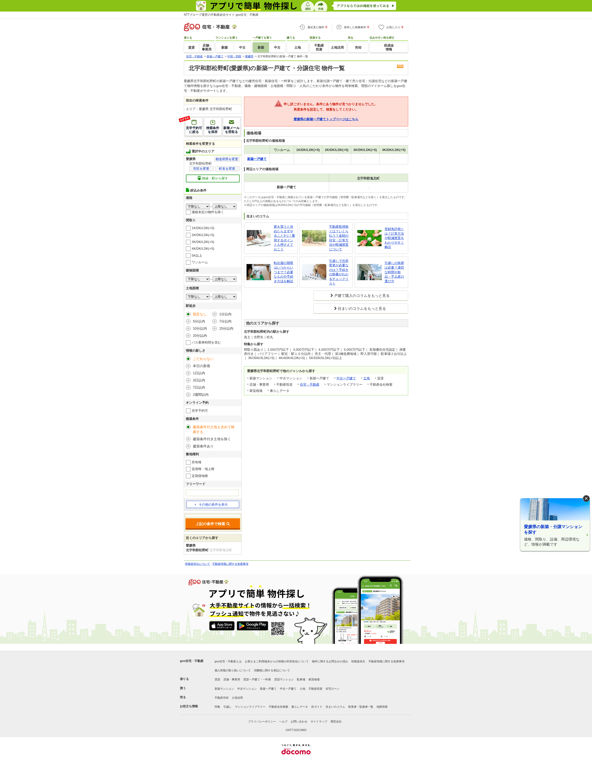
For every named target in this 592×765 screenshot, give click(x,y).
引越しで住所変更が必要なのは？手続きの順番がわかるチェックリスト (338, 272)
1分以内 (225, 314)
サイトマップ (319, 721)
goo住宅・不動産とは (228, 661)
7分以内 (225, 321)
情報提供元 (358, 661)
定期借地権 (200, 476)
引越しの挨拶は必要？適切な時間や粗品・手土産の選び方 (394, 272)
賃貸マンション (284, 679)
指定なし (200, 314)
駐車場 (301, 679)
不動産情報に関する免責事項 (230, 563)
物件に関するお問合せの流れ (330, 661)
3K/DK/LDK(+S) (203, 242)
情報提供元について (197, 563)
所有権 (196, 462)
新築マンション (224, 688)
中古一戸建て (346, 378)
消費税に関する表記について (272, 670)
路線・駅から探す (215, 178)
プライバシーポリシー (262, 721)
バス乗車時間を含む (206, 342)
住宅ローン (332, 688)
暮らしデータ (299, 706)
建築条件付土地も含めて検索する (213, 429)
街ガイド (316, 706)
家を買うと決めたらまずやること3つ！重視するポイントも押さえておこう (284, 238)
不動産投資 (315, 688)
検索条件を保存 (212, 130)
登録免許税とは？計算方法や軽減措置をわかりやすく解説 (394, 238)
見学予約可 (200, 410)
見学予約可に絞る (193, 126)
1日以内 (199, 373)
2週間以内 (201, 394)
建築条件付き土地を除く (212, 439)
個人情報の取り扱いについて (233, 670)
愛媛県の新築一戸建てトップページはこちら (326, 119)
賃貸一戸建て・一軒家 (257, 679)
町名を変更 (227, 168)
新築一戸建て (268, 688)
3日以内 (199, 380)
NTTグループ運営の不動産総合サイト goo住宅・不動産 (221, 14)
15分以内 (226, 328)
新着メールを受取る (231, 130)
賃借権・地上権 (203, 469)
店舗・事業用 (231, 679)
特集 (217, 706)
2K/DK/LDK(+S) (203, 235)
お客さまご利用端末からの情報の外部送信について (277, 661)
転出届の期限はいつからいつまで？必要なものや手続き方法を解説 (283, 272)
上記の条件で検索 (210, 524)
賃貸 (217, 679)
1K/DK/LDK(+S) (203, 228)
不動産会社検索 (278, 706)
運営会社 (336, 721)
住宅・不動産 (309, 384)
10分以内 (200, 328)
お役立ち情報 (189, 706)
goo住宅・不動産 (192, 661)
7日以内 (199, 387)
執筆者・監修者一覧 (360, 706)
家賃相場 (314, 679)
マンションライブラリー (250, 706)
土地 (366, 378)
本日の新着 (201, 366)
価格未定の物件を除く (208, 212)
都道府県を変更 (227, 159)
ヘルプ (283, 721)
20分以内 (200, 336)
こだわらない (203, 359)
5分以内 (199, 321)
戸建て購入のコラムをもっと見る (362, 296)
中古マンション (247, 688)
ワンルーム (200, 262)
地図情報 (382, 706)
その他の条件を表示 (213, 504)
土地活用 (237, 697)
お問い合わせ (299, 721)
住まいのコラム (335, 706)
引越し (227, 706)
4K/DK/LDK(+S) (203, 248)
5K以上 (197, 255)
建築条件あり (203, 446)
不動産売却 (221, 697)
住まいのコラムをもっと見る (362, 308)
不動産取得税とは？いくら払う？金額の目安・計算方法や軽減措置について (338, 238)
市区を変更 (201, 168)
